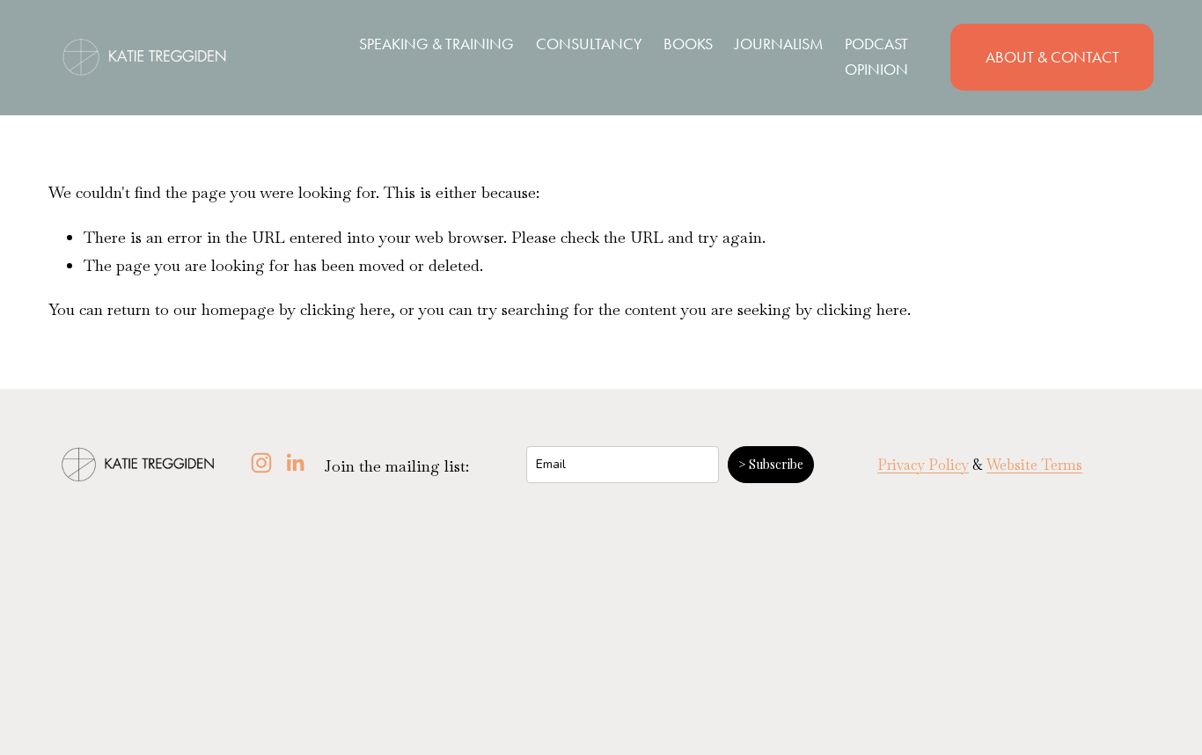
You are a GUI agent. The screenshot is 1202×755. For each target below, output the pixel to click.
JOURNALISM (779, 44)
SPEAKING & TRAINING (436, 44)
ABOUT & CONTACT (1052, 57)
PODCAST (876, 44)
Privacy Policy (923, 465)
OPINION (876, 69)
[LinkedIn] (294, 462)
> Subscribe (770, 464)
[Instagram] (261, 462)
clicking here (345, 309)
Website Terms (1034, 465)
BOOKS (688, 44)
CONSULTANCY (589, 44)
